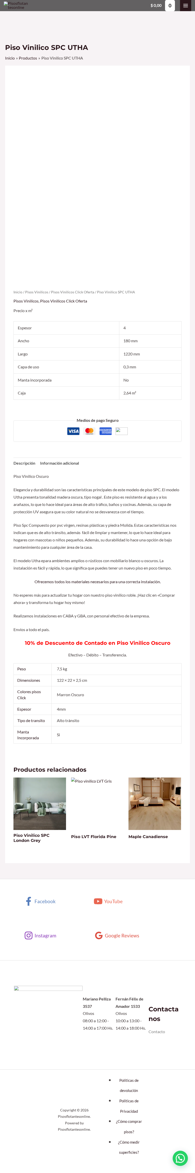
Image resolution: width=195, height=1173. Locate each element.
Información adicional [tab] (59, 463)
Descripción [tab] (24, 463)
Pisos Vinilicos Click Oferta (72, 292)
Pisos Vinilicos (36, 292)
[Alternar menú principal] (185, 5)
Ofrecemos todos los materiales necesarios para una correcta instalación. (98, 581)
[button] (180, 1158)
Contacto (157, 1031)
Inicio (17, 292)
